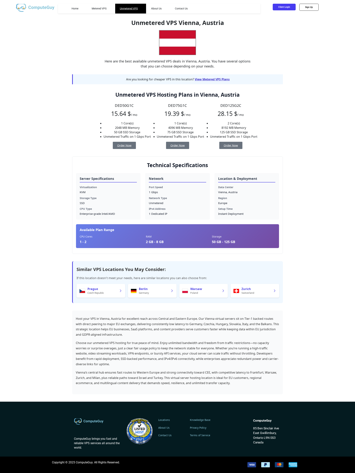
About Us (156, 8)
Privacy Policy (198, 427)
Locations (164, 419)
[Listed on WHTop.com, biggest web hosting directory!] (140, 431)
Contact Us (181, 8)
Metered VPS (99, 8)
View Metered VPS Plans (212, 79)
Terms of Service (200, 435)
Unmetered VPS (129, 8)
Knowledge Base (200, 419)
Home (75, 8)
